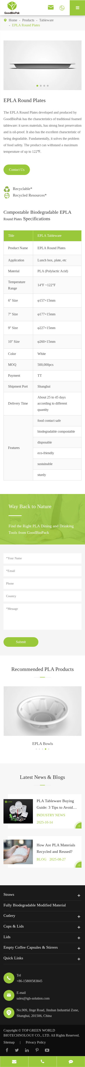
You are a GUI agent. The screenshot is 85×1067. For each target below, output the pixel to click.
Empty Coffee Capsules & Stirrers (30, 947)
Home (13, 20)
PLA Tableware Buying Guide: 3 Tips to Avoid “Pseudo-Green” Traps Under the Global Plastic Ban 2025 (56, 805)
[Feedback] (71, 1062)
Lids (6, 937)
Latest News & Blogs (42, 777)
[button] (36, 749)
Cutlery (9, 915)
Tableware (46, 20)
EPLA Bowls (42, 743)
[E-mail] (14, 1062)
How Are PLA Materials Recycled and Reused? (56, 848)
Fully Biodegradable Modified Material (34, 905)
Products (28, 20)
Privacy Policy (36, 1042)
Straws (8, 894)
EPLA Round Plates (26, 25)
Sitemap (9, 1042)
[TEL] (42, 1062)
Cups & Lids (13, 926)
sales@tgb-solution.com (33, 998)
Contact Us (16, 169)
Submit (21, 642)
